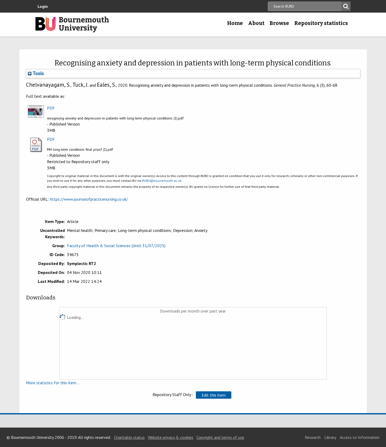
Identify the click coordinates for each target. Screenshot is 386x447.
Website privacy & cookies (170, 437)
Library (330, 437)
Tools (38, 73)
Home (235, 23)
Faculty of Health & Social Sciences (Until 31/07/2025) (116, 245)
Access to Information (359, 437)
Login (43, 6)
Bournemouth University (72, 24)
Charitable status (129, 437)
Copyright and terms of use (220, 437)
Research (313, 437)
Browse (279, 23)
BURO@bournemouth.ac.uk (161, 181)
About (256, 23)
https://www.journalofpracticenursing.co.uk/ (89, 199)
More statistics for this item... (52, 382)
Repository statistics (321, 23)
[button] (213, 395)
